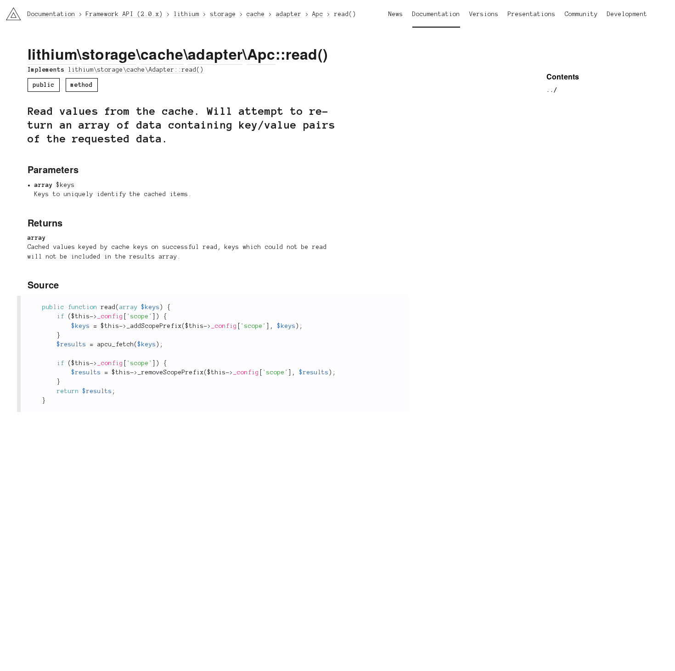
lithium (52, 53)
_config (110, 316)
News (395, 14)
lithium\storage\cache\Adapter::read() (136, 70)
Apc (261, 53)
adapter (215, 53)
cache (162, 53)
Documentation (436, 14)
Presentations (532, 14)
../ (551, 90)
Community (581, 14)
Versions (484, 14)
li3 (10, 11)
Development (627, 14)
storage (109, 53)
